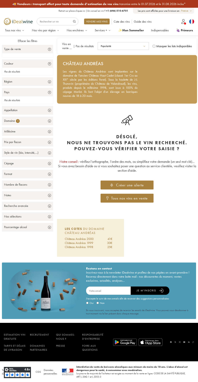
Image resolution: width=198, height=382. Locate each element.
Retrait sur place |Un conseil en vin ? (93, 10)
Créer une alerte (130, 185)
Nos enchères (75, 30)
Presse (60, 345)
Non (102, 303)
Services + (101, 30)
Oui (92, 303)
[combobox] (186, 11)
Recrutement (39, 334)
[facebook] (171, 342)
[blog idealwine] (193, 342)
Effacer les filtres (27, 41)
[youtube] (184, 342)
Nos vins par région (44, 30)
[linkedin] (189, 342)
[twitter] (175, 342)
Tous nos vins (13, 30)
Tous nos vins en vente (129, 198)
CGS (38, 371)
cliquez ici (80, 10)
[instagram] (180, 342)
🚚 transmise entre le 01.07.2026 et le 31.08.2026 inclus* (99, 4)
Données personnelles (50, 371)
